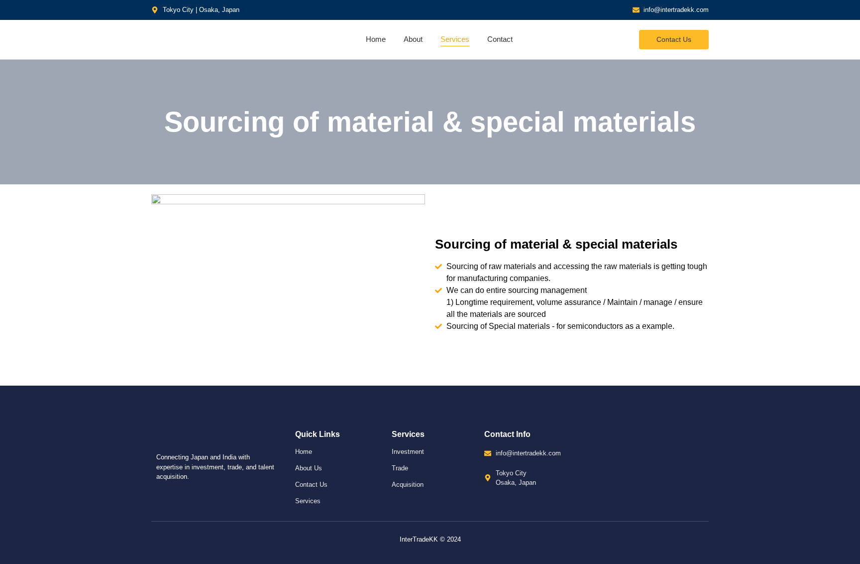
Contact (500, 39)
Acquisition (408, 484)
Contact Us (311, 484)
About (413, 39)
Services (454, 39)
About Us (308, 468)
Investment (408, 451)
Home (376, 39)
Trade (400, 468)
